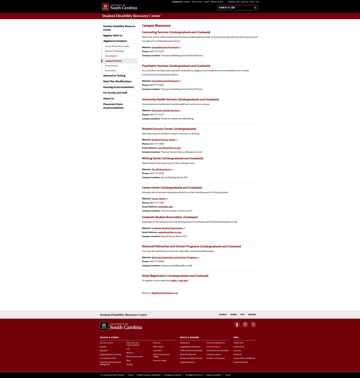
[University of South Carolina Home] (119, 7)
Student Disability (131, 16)
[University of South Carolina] (121, 326)
